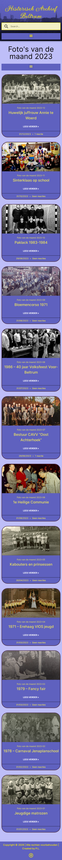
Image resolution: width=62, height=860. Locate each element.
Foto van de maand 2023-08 (31, 362)
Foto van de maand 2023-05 (31, 559)
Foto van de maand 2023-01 (31, 808)
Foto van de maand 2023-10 (31, 237)
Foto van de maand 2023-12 (31, 108)
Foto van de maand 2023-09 (31, 300)
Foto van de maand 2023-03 (31, 684)
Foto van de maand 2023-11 (31, 175)
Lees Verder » (31, 126)
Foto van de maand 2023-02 (31, 746)
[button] (31, 35)
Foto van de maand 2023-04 (31, 621)
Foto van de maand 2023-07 (31, 429)
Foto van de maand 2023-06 (31, 497)
